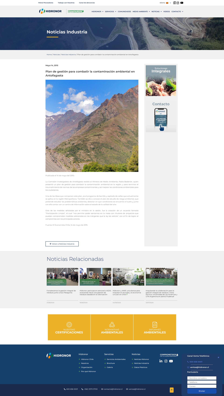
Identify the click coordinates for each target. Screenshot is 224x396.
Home (49, 54)
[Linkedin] (174, 3)
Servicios (109, 11)
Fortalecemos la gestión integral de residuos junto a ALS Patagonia (61, 292)
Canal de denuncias (87, 3)
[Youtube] (181, 2)
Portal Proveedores (45, 3)
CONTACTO (176, 11)
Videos (166, 11)
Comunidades (124, 11)
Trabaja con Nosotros (66, 3)
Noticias (155, 11)
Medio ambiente (140, 11)
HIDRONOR (96, 11)
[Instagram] (177, 2)
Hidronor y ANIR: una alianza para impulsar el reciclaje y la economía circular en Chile (127, 293)
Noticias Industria (68, 54)
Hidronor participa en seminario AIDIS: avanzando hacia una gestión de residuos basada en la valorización (95, 293)
